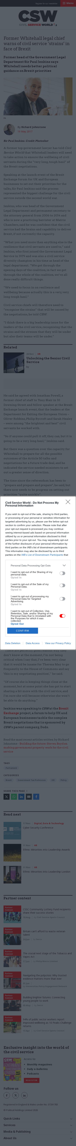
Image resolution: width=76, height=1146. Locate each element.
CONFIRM (22, 630)
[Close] (69, 503)
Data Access (33, 643)
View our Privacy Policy (58, 643)
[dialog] (38, 573)
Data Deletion (12, 643)
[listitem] (38, 565)
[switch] (62, 573)
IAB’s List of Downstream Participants (42, 554)
